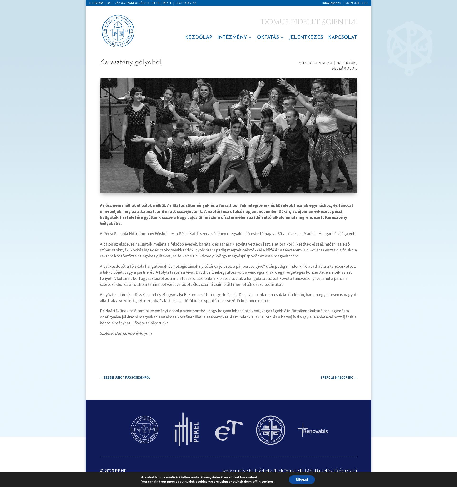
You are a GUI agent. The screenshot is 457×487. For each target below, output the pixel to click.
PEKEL (167, 3)
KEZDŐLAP (198, 38)
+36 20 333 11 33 (356, 3)
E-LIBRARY (96, 3)
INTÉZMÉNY (232, 38)
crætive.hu (243, 470)
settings (268, 482)
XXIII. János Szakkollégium (128, 3)
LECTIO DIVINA (186, 3)
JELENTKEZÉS (306, 38)
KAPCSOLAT (342, 38)
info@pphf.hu (331, 3)
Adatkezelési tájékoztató (332, 470)
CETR (155, 3)
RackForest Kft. (288, 470)
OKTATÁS (268, 38)
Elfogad (302, 479)
